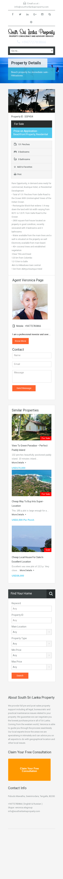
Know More (20, 341)
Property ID (17, 615)
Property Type (19, 638)
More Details (18, 462)
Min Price (16, 650)
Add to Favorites (24, 167)
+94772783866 (34, 41)
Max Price (17, 661)
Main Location (19, 626)
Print (19, 174)
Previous (11, 101)
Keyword (16, 603)
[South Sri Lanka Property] (31, 33)
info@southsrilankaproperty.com (31, 6)
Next (52, 101)
